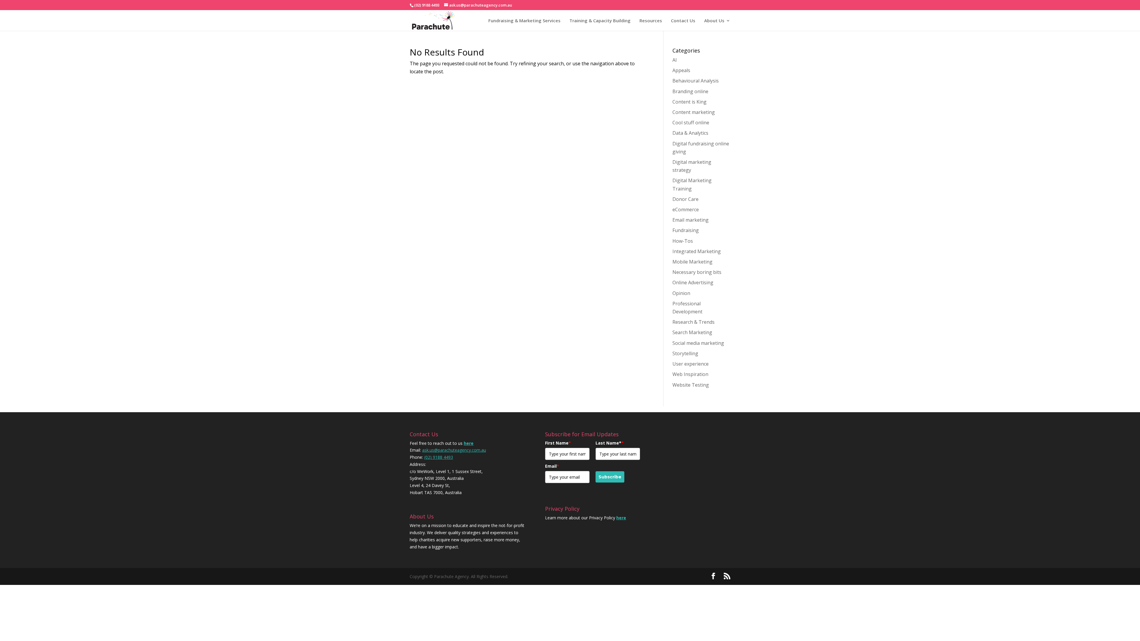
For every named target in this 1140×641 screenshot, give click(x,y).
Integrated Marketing (696, 251)
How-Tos (682, 241)
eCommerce (685, 209)
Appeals (681, 70)
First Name (558, 443)
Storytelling (685, 353)
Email (552, 466)
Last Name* (610, 443)
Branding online (690, 91)
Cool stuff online (690, 122)
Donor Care (685, 199)
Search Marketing (692, 332)
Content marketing (693, 112)
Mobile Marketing (692, 261)
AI (674, 60)
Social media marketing (698, 343)
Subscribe (609, 477)
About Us (714, 20)
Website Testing (690, 385)
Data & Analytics (690, 133)
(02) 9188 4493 (438, 457)
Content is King (689, 102)
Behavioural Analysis (695, 80)
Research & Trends (693, 322)
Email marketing (690, 220)
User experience (690, 364)
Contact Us (683, 20)
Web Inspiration (690, 374)
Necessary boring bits (696, 272)
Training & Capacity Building (600, 20)
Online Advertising (692, 282)
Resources (650, 20)
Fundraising (685, 230)
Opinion (681, 293)
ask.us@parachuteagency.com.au (454, 450)
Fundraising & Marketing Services (524, 20)
